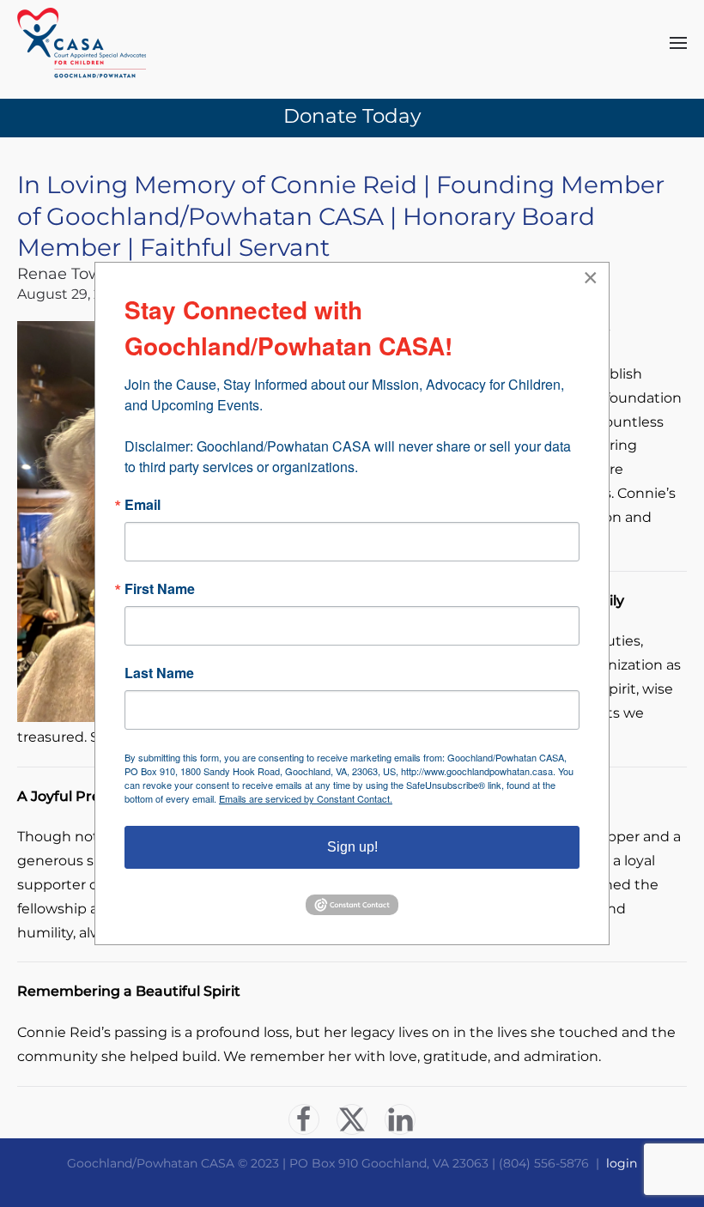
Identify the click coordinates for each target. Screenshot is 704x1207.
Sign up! (352, 847)
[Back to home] (81, 43)
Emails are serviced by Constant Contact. (305, 798)
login (621, 1163)
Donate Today (352, 116)
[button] (678, 43)
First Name (159, 589)
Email (142, 505)
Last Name (159, 673)
